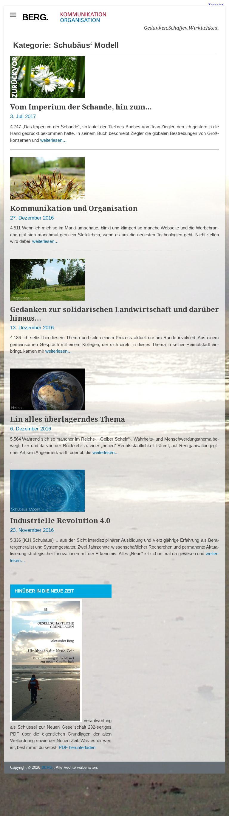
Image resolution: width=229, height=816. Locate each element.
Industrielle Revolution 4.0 (60, 520)
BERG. (35, 17)
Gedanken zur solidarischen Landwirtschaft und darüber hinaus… (114, 313)
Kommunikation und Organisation (73, 208)
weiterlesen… (53, 140)
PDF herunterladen (77, 747)
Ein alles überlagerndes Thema (67, 419)
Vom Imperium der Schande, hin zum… (81, 107)
